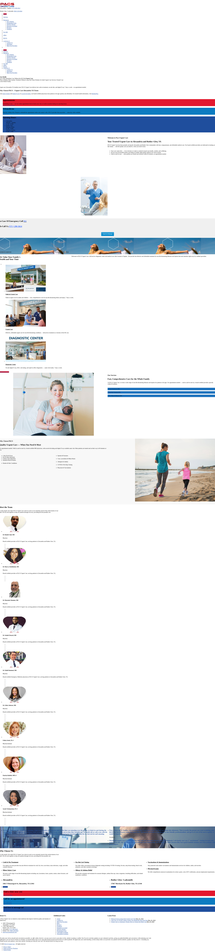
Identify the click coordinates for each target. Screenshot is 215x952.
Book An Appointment (9, 105)
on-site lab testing (26, 93)
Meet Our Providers (12, 45)
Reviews (9, 27)
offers (4, 35)
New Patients (10, 21)
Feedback (9, 29)
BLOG (5, 38)
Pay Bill (5, 32)
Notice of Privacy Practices (10, 948)
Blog (58, 923)
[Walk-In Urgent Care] (26, 291)
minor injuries (6, 93)
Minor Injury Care (9, 870)
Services (5, 17)
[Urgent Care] (26, 326)
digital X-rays (16, 93)
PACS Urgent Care (9, 944)
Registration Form (11, 23)
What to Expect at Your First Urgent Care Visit (123, 919)
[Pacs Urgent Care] (7, 6)
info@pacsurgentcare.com (10, 932)
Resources (6, 20)
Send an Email (7, 911)
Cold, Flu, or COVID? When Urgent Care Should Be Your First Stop (129, 920)
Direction (5, 887)
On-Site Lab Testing (82, 862)
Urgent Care (9, 329)
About (58, 919)
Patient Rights (7, 950)
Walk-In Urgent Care (12, 294)
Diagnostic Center (11, 364)
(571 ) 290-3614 (15, 226)
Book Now (6, 114)
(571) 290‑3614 (16, 8)
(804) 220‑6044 (18, 11)
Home (5, 14)
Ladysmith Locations (62, 932)
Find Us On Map (7, 895)
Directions (9, 44)
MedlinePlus (95, 93)
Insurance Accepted (12, 26)
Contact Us (10, 42)
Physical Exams (153, 869)
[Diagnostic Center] (26, 361)
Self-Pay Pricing (11, 24)
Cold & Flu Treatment (10, 862)
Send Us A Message (107, 234)
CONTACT (6, 41)
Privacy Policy (7, 947)
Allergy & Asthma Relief (83, 870)
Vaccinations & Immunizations (158, 862)
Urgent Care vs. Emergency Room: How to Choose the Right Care (129, 922)
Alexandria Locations (62, 934)
